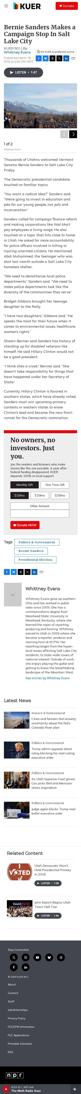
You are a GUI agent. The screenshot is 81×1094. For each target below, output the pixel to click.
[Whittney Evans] (13, 594)
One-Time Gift (55, 485)
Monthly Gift (24, 485)
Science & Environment (48, 713)
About (12, 984)
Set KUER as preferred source (57, 51)
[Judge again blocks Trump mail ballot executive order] (16, 810)
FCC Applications (18, 1035)
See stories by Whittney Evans (48, 678)
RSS (10, 1052)
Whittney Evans (17, 52)
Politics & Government (36, 542)
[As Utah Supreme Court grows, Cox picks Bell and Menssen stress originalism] (16, 780)
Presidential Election (35, 560)
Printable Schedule (20, 1043)
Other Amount (39, 506)
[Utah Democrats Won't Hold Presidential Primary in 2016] (19, 871)
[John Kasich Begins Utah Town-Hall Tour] (19, 908)
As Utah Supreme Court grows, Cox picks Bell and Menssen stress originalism (53, 783)
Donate (68, 6)
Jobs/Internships (18, 1010)
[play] (6, 1089)
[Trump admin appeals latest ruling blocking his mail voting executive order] (16, 750)
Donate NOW (26, 525)
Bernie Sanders (31, 551)
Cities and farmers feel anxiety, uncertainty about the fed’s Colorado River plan (53, 723)
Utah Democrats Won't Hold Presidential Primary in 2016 (52, 870)
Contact (13, 993)
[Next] (73, 134)
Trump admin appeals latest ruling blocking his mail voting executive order (53, 753)
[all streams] (76, 1089)
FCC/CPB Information (21, 1027)
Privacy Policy (16, 1018)
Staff (11, 1001)
